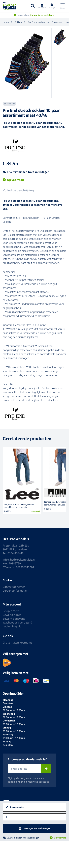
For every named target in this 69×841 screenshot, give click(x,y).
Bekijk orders (11, 611)
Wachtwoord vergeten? (17, 622)
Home (6, 22)
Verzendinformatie (15, 590)
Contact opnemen (14, 587)
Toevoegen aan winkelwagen (36, 828)
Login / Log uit (12, 626)
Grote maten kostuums (17, 642)
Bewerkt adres (12, 615)
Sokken (18, 22)
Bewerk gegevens (14, 618)
